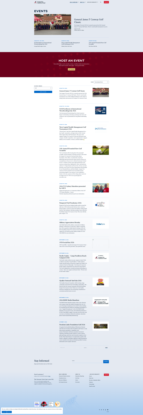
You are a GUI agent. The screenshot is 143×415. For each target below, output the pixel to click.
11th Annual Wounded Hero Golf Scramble (70, 150)
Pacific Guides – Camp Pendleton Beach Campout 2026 (72, 257)
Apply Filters (43, 91)
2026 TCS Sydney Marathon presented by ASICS (72, 187)
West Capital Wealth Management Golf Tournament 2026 (72, 128)
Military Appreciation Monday (69, 222)
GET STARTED (71, 69)
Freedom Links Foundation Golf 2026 (72, 325)
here (49, 376)
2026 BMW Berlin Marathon (69, 300)
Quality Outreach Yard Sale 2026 (70, 281)
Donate (106, 2)
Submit (106, 361)
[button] (100, 2)
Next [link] (106, 347)
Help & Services (73, 2)
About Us (82, 2)
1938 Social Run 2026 (66, 242)
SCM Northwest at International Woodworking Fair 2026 (70, 110)
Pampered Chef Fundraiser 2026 (70, 203)
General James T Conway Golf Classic (72, 91)
